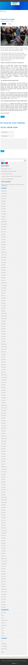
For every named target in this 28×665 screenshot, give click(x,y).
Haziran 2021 (3, 349)
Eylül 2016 (3, 494)
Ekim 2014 (3, 553)
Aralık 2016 (3, 487)
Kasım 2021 (3, 336)
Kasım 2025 (3, 213)
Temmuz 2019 (4, 407)
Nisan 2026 (3, 201)
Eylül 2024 (3, 249)
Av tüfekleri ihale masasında (6, 173)
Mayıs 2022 (3, 321)
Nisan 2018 (3, 446)
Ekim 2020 (3, 369)
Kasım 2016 (3, 489)
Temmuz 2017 (4, 469)
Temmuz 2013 (4, 591)
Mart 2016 (3, 510)
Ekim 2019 (3, 400)
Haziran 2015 (3, 533)
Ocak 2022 (3, 331)
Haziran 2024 (3, 257)
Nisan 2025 (3, 231)
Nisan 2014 (3, 568)
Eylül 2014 (3, 555)
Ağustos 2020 (4, 374)
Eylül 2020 (3, 372)
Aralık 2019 (3, 395)
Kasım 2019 (3, 397)
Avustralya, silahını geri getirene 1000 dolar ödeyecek (11, 176)
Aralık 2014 (3, 548)
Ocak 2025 (3, 239)
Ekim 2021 (3, 339)
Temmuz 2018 (4, 438)
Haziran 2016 (3, 502)
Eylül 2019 (3, 402)
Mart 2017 (3, 479)
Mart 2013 (3, 601)
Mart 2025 (3, 234)
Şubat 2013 (3, 604)
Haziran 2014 (3, 563)
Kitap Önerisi (3, 625)
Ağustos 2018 (4, 436)
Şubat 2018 (3, 451)
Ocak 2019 (3, 423)
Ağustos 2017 (4, 466)
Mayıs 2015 (3, 535)
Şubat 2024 (3, 267)
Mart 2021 (3, 356)
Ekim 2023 (3, 277)
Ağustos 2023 (4, 282)
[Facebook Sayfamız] (2, 163)
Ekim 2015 (3, 522)
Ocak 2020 (3, 392)
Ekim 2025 (3, 216)
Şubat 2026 (3, 206)
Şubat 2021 (3, 359)
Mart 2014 (3, 571)
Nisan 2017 (3, 476)
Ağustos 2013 (4, 589)
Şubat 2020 (3, 390)
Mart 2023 (3, 295)
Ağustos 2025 (4, 221)
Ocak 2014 (3, 576)
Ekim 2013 (3, 584)
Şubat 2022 (3, 328)
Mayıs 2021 (3, 351)
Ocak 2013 (3, 607)
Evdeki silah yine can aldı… (6, 168)
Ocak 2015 (3, 545)
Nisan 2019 (3, 415)
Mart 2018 (3, 448)
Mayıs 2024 (3, 259)
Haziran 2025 (3, 226)
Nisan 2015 (3, 538)
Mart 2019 (3, 418)
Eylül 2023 (3, 280)
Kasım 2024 (3, 244)
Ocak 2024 (3, 270)
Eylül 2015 (3, 525)
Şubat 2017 (3, 481)
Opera (2, 630)
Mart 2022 (3, 326)
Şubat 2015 (3, 543)
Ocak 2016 (3, 515)
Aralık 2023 (3, 272)
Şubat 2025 (3, 236)
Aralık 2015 (3, 517)
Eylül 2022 (3, 310)
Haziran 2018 (3, 441)
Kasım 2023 (3, 275)
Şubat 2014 (3, 573)
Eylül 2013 (3, 586)
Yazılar (3, 643)
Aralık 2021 (3, 333)
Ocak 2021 (3, 361)
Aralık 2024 (3, 242)
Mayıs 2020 (3, 382)
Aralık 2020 (3, 364)
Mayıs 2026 (3, 198)
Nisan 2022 (3, 323)
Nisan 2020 (3, 384)
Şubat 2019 (3, 420)
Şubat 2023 (3, 298)
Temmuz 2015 (4, 530)
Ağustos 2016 (4, 497)
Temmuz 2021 (4, 346)
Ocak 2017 (3, 484)
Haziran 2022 (3, 318)
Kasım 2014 (3, 550)
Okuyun (7, 21)
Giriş (2, 641)
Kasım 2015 (3, 520)
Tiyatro (2, 635)
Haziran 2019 (3, 410)
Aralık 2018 (3, 425)
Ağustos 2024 (4, 252)
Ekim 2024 (3, 247)
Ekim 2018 (3, 430)
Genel (2, 617)
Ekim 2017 (3, 461)
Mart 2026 (3, 203)
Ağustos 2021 (4, 344)
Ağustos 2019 (4, 405)
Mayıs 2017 (3, 474)
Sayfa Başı (14, 663)
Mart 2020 (3, 387)
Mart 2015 (3, 540)
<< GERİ (2, 116)
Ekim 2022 (3, 308)
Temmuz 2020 (4, 377)
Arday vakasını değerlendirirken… (7, 178)
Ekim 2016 (3, 492)
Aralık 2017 (3, 456)
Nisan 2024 (3, 262)
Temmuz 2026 (4, 193)
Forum (2, 615)
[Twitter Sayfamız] (5, 163)
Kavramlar (3, 622)
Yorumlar (4, 646)
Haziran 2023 (3, 287)
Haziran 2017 (3, 471)
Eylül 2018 (3, 433)
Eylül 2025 (3, 219)
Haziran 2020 (3, 379)
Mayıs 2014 (3, 566)
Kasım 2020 (3, 367)
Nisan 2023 (3, 293)
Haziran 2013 (3, 594)
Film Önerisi (3, 612)
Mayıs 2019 (3, 413)
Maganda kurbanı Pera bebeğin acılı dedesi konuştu (12, 184)
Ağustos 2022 (4, 313)
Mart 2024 (3, 264)
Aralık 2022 (3, 303)
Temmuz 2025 (4, 224)
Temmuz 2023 (4, 285)
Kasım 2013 (3, 581)
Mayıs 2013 (3, 596)
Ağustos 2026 (4, 190)
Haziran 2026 (3, 196)
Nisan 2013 (3, 599)
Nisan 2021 (3, 354)
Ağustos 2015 (4, 527)
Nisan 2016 (3, 507)
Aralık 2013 (3, 578)
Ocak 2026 (3, 208)
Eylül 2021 (3, 341)
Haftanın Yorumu (4, 620)
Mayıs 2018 (3, 443)
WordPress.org (4, 648)
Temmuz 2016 (4, 499)
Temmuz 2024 (4, 254)
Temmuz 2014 (4, 561)
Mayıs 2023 (3, 290)
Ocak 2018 (3, 453)
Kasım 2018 (3, 428)
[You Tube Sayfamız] (7, 163)
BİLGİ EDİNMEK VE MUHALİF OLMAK (8, 171)
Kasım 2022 (3, 305)
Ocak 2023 (3, 300)
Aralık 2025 (3, 211)
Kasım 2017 (3, 458)
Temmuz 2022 (4, 316)
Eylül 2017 (3, 464)
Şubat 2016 (3, 512)
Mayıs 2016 (3, 504)
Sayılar (2, 633)
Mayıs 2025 (3, 229)
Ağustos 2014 (4, 558)
